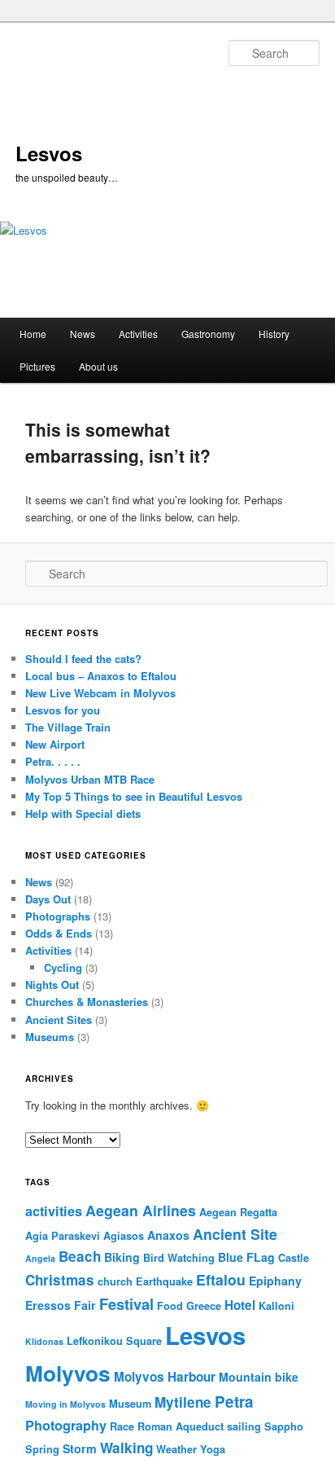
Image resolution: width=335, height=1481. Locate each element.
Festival (126, 1304)
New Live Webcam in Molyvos (100, 693)
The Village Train (68, 727)
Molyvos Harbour (164, 1377)
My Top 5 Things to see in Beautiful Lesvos (133, 796)
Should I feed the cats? (83, 658)
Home (33, 334)
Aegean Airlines (140, 1210)
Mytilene (182, 1402)
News (82, 334)
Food (170, 1306)
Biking (122, 1257)
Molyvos (68, 1372)
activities (53, 1211)
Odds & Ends (58, 933)
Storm (80, 1448)
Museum (130, 1403)
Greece (203, 1306)
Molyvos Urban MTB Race (89, 779)
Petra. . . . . (52, 761)
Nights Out (52, 984)
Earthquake (164, 1281)
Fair (85, 1305)
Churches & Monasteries (86, 1001)
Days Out (48, 899)
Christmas (59, 1280)
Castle (293, 1257)
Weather (176, 1449)
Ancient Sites (58, 1019)
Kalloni (276, 1306)
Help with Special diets (83, 813)
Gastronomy (208, 334)
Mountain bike (258, 1377)
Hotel (239, 1305)
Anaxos (168, 1235)
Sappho (283, 1426)
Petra (234, 1402)
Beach (80, 1256)
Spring (42, 1449)
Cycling (63, 967)
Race (122, 1426)
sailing (244, 1426)
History (274, 334)
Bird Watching (179, 1257)
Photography (66, 1425)
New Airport (55, 744)
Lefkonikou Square (114, 1341)
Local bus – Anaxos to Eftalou (100, 675)
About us (98, 366)
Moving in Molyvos (65, 1404)
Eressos (48, 1305)
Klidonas (44, 1341)
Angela (40, 1258)
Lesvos (48, 153)
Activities (138, 334)
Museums (49, 1036)
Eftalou (221, 1279)
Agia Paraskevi (62, 1235)
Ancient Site (235, 1234)
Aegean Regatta (238, 1212)
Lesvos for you (62, 710)
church (115, 1281)
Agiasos (123, 1235)
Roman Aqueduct (180, 1426)
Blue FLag (246, 1257)
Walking (126, 1447)
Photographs (57, 916)
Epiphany (275, 1280)
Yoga (212, 1449)
